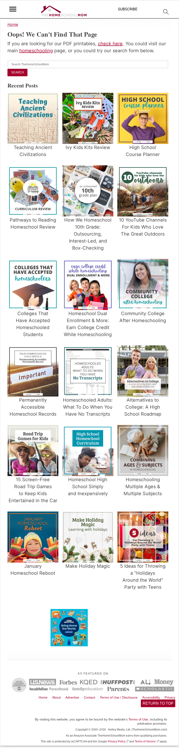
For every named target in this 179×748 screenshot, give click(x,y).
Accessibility (151, 697)
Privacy (170, 697)
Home (12, 24)
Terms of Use (138, 719)
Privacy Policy (116, 741)
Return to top (158, 703)
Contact (89, 697)
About (56, 697)
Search (17, 72)
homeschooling (36, 50)
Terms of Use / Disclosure (119, 697)
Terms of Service (145, 741)
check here (110, 43)
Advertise (72, 697)
